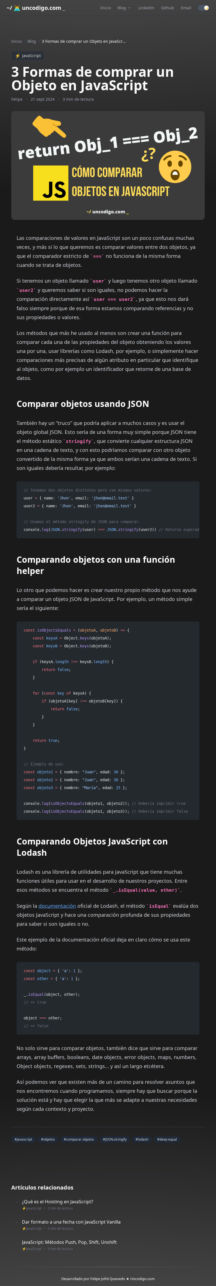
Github (167, 7)
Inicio (105, 7)
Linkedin (146, 7)
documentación (57, 905)
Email (186, 7)
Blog (32, 41)
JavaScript (28, 56)
